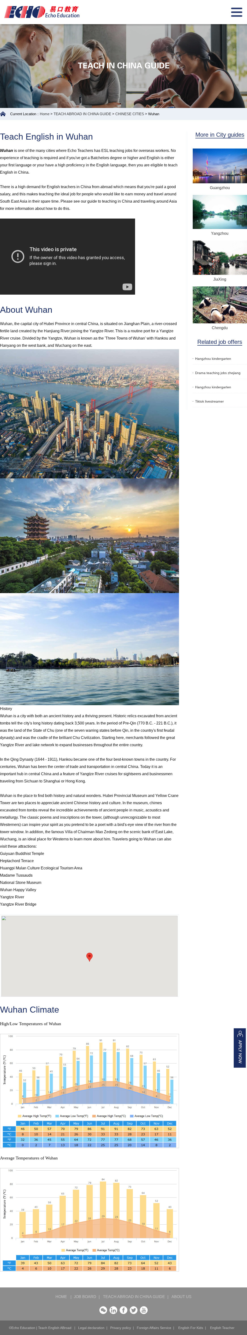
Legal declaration (91, 1328)
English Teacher (222, 1328)
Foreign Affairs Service (154, 1328)
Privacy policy (120, 1328)
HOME (63, 1297)
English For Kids (190, 1328)
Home (44, 114)
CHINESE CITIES (129, 114)
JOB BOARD (85, 1297)
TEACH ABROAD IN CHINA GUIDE (82, 114)
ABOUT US (179, 1297)
